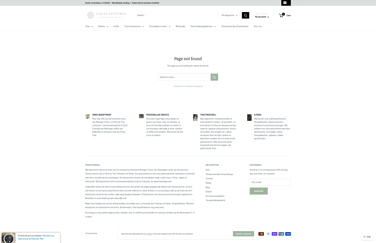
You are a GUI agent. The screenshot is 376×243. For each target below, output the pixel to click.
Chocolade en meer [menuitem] (158, 26)
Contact (209, 178)
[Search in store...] (214, 77)
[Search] (245, 15)
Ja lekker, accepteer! (243, 234)
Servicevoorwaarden (215, 196)
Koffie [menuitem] (116, 26)
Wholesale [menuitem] (180, 26)
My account (261, 16)
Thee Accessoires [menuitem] (132, 26)
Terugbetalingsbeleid (215, 200)
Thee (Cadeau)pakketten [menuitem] (201, 26)
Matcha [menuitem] (101, 26)
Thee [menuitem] (87, 26)
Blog (208, 187)
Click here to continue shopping (188, 86)
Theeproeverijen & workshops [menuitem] (235, 26)
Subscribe (258, 191)
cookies (149, 234)
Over (208, 170)
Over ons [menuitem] (258, 26)
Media (208, 183)
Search (209, 191)
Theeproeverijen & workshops (219, 174)
